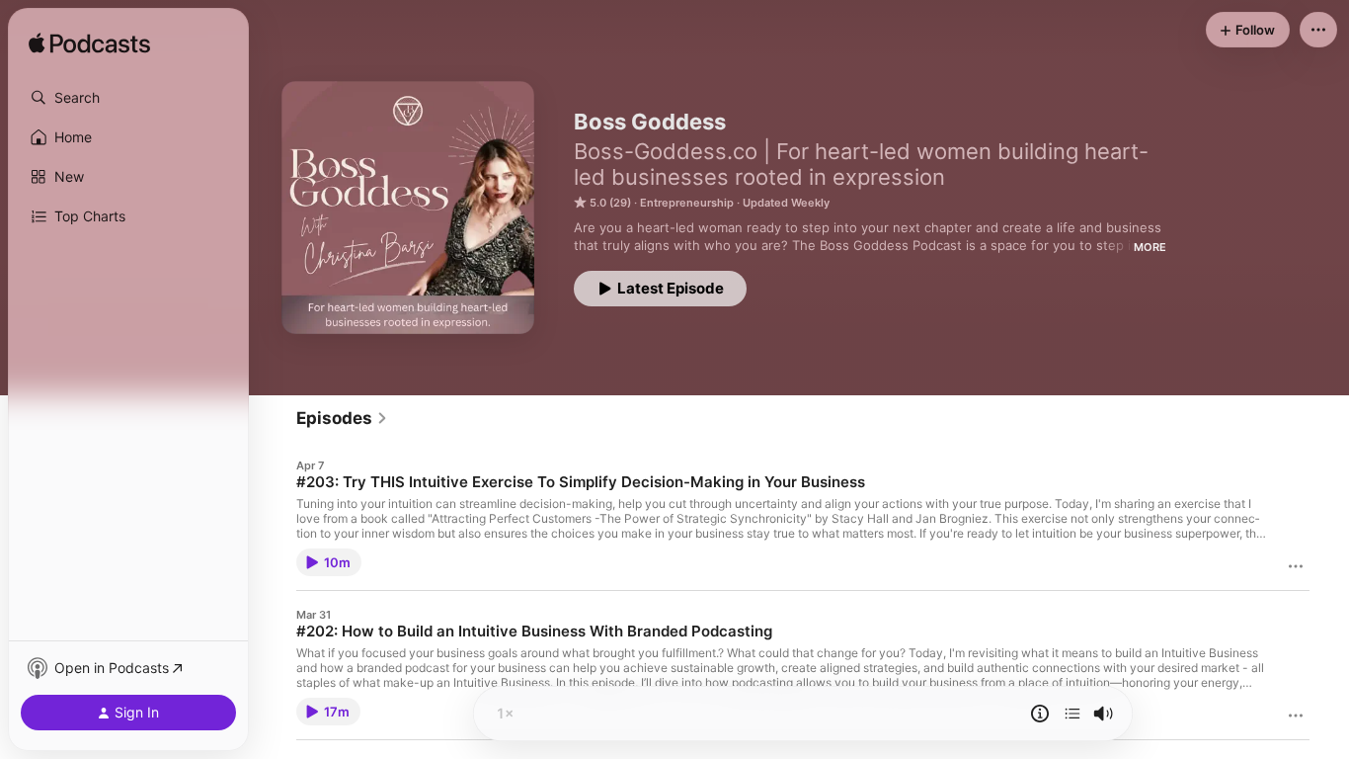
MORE (1150, 247)
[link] (342, 418)
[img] (89, 44)
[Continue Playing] (1072, 713)
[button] (128, 98)
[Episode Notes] (1040, 713)
